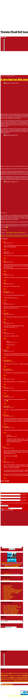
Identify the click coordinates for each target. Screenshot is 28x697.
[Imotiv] (4, 49)
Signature (17, 681)
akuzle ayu (6, 414)
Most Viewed (7, 579)
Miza (5, 322)
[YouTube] (4, 44)
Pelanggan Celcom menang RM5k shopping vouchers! (13, 235)
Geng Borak (6, 612)
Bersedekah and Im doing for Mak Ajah (13, 590)
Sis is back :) (7, 599)
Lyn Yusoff (6, 395)
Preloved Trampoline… (9, 596)
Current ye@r (4, 508)
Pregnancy (15, 232)
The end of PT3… (8, 595)
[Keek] (4, 47)
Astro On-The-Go (16, 673)
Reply (5, 249)
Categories (3, 619)
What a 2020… (7, 587)
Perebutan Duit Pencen (9, 588)
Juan (5, 282)
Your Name (23, 494)
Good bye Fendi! (8, 598)
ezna (5, 378)
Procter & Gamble (23, 679)
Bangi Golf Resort (24, 673)
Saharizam (6, 426)
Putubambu (6, 291)
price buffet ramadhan (13, 679)
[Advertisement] (14, 15)
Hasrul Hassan (7, 606)
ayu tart (5, 350)
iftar (12, 677)
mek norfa (6, 313)
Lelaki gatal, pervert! (12, 605)
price (8, 679)
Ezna (5, 609)
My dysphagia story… (13, 613)
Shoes (12, 681)
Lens (19, 677)
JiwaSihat (6, 611)
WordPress (9, 695)
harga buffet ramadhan (5, 677)
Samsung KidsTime (7, 681)
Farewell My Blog (8, 585)
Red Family (21, 232)
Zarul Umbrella (7, 369)
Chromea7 (4, 675)
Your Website (23, 500)
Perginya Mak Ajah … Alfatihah (11, 592)
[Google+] (4, 43)
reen (5, 241)
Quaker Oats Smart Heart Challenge (12, 591)
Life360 (24, 677)
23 (6, 230)
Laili (5, 446)
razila (5, 273)
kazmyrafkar (6, 406)
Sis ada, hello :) (7, 594)
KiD (5, 386)
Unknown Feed (8, 684)
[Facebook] (4, 41)
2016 (2, 673)
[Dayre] (4, 50)
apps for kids (6, 673)
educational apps (18, 675)
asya (5, 461)
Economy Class (11, 675)
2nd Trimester (9, 232)
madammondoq (7, 360)
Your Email (23, 497)
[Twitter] (4, 40)
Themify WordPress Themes (19, 695)
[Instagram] (4, 46)
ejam (5, 260)
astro (10, 673)
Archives (3, 627)
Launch (15, 677)
